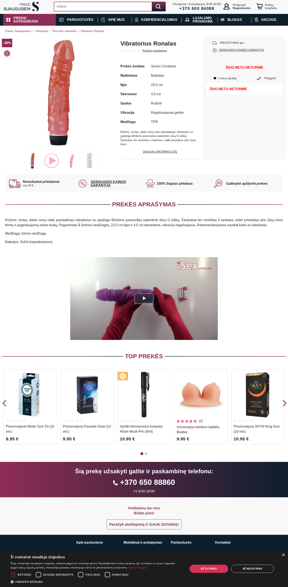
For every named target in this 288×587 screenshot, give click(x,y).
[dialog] (144, 569)
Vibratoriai (41, 31)
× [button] (283, 555)
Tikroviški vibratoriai (64, 31)
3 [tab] (70, 161)
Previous (4, 404)
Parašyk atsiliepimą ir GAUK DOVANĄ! (144, 524)
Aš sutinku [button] (209, 568)
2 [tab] (51, 161)
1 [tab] (32, 161)
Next (284, 404)
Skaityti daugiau (138, 567)
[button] (29, 20)
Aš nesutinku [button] (252, 568)
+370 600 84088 (196, 8)
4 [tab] (89, 161)
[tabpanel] (61, 93)
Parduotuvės (181, 542)
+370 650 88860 (147, 482)
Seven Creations (163, 66)
